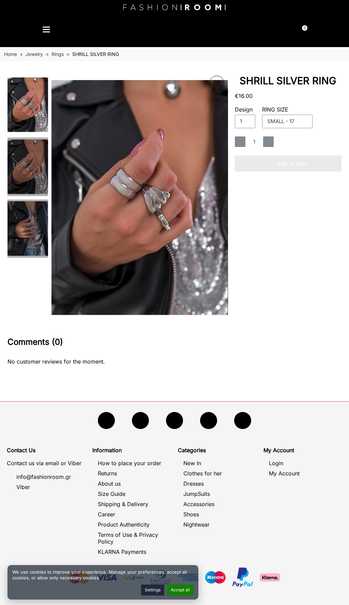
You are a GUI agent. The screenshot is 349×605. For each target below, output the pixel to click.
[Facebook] (106, 420)
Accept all (180, 589)
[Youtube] (140, 420)
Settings (153, 589)
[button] (131, 30)
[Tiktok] (208, 420)
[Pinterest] (242, 420)
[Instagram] (174, 420)
